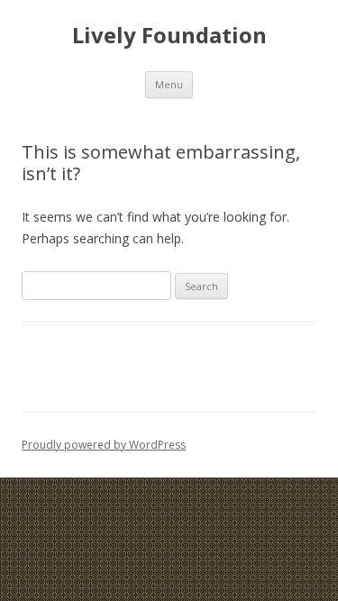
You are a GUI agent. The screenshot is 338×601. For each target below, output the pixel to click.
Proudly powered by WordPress (104, 444)
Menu (169, 84)
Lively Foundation (169, 36)
